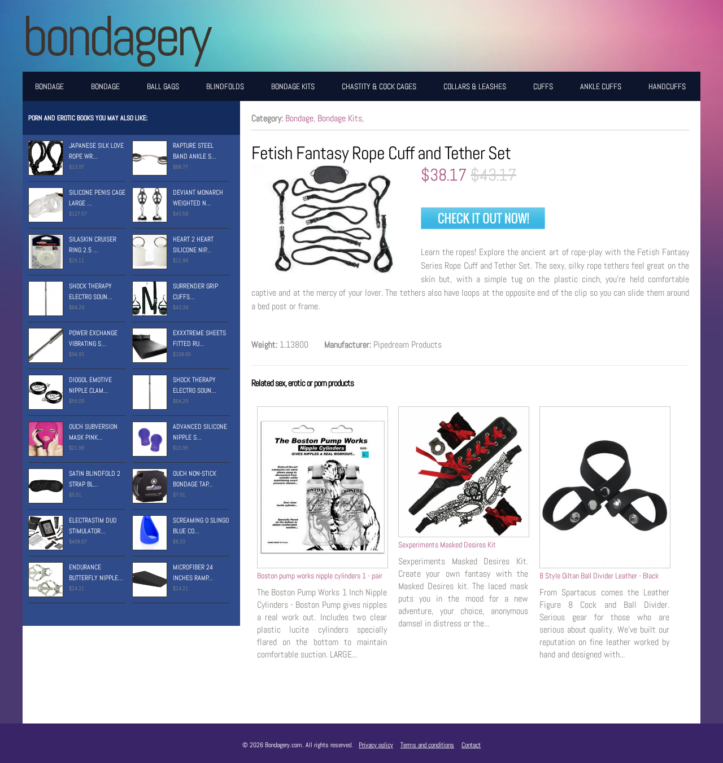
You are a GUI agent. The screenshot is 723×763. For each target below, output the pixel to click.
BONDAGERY (115, 36)
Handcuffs (667, 86)
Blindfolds (225, 86)
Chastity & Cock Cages (379, 86)
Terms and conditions (427, 744)
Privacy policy (376, 744)
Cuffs (543, 86)
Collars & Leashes (474, 86)
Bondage (49, 86)
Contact (471, 744)
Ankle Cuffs (600, 86)
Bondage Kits (293, 86)
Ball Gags (163, 86)
